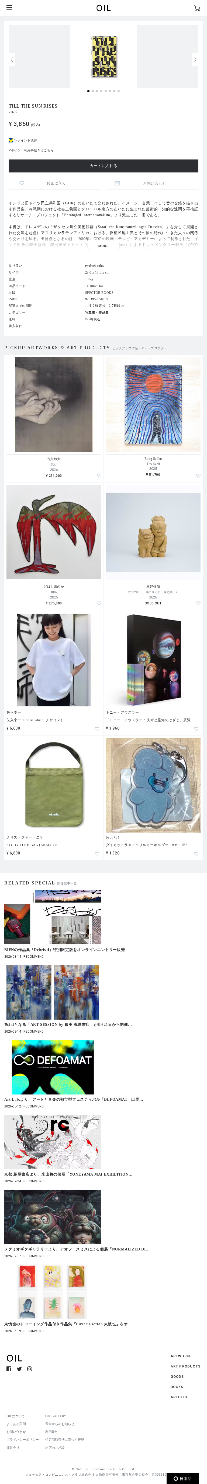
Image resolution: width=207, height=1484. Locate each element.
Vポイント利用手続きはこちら (31, 150)
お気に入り (56, 183)
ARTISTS (179, 1397)
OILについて (15, 1416)
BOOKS (177, 1387)
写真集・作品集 (97, 312)
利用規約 (51, 1432)
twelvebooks (94, 266)
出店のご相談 (55, 1448)
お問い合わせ (16, 1432)
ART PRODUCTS (186, 1366)
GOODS (177, 1377)
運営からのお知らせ (59, 1424)
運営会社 (12, 1448)
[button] (195, 59)
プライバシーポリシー (22, 1440)
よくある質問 (16, 1424)
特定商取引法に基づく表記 (64, 1440)
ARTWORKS (181, 1356)
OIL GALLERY (55, 1416)
